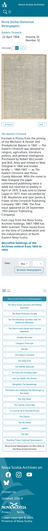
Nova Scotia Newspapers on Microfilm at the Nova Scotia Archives (24, 447)
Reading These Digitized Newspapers (24, 440)
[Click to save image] (24, 86)
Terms (20, 512)
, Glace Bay (24, 405)
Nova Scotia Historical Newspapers (24, 298)
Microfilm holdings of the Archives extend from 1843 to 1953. (22, 246)
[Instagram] (19, 474)
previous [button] (8, 124)
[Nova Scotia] (14, 506)
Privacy (6, 512)
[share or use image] (8, 291)
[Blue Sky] (6, 483)
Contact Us (9, 492)
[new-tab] (4, 291)
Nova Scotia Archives (31, 4)
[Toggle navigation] (7, 12)
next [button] (41, 124)
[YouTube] (29, 474)
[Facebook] (8, 474)
